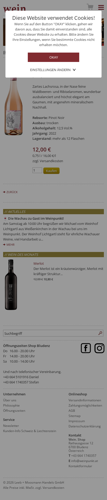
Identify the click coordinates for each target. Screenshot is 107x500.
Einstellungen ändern (50, 69)
